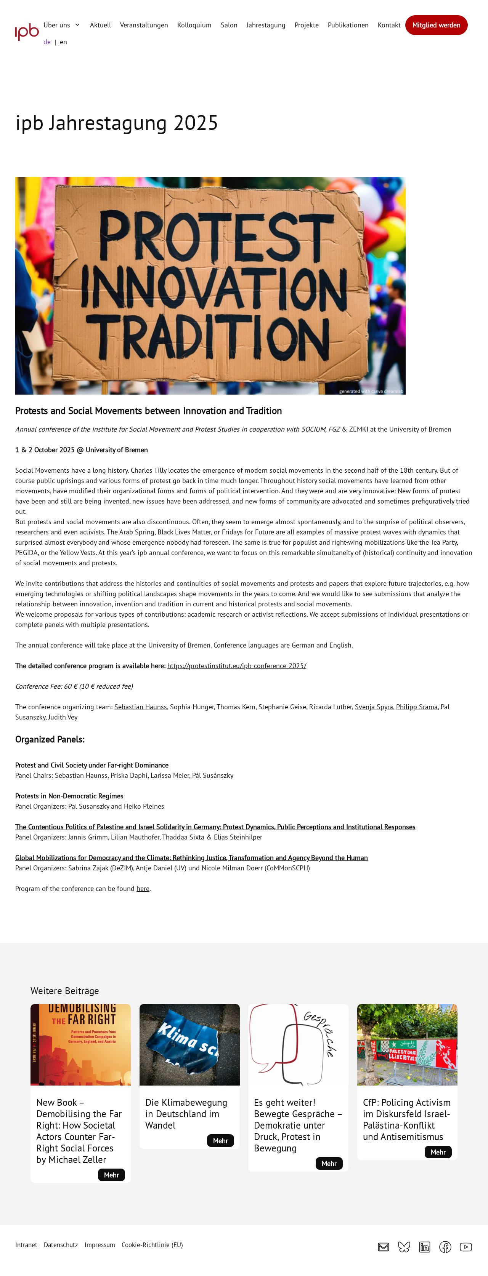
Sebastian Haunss (140, 706)
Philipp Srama (417, 706)
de (47, 41)
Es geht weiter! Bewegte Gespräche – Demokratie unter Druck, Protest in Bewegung (298, 1125)
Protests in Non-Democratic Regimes (69, 796)
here (142, 888)
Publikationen (348, 25)
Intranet (26, 1245)
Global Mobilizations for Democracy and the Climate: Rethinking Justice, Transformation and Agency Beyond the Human (191, 857)
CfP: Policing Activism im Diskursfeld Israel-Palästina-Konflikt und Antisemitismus (407, 1119)
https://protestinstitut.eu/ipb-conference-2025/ (236, 665)
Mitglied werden (437, 25)
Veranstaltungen (144, 25)
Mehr (114, 1175)
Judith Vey (62, 717)
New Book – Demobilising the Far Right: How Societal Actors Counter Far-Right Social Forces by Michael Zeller (79, 1131)
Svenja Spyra (374, 706)
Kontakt (389, 25)
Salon (229, 25)
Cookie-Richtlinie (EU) (152, 1245)
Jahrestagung (266, 25)
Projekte (307, 25)
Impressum (100, 1245)
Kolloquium (194, 25)
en (63, 41)
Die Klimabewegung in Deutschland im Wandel (186, 1114)
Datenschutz (61, 1245)
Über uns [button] (56, 25)
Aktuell (100, 25)
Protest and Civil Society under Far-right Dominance (92, 765)
